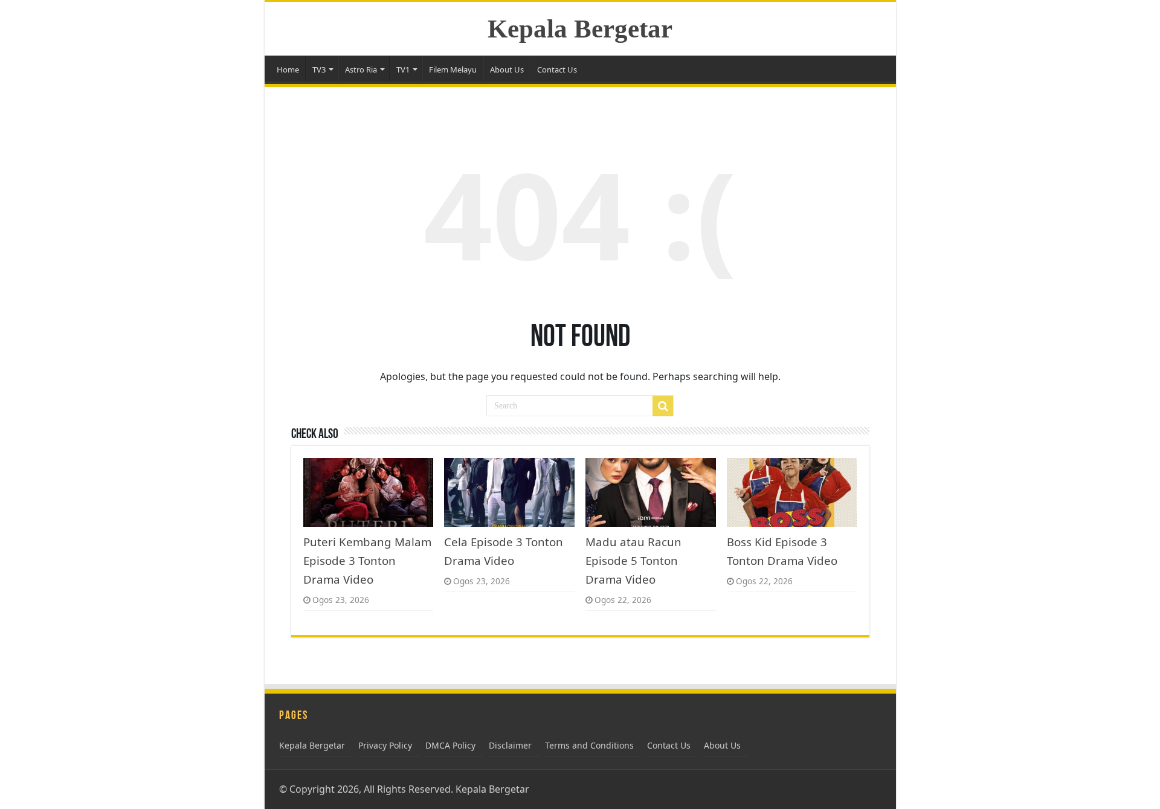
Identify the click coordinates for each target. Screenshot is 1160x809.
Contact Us (557, 69)
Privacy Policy (385, 745)
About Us (507, 69)
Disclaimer (510, 745)
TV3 (319, 69)
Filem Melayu (453, 69)
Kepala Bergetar (580, 29)
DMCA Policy (450, 745)
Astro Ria (361, 69)
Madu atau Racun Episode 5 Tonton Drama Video (633, 560)
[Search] (662, 406)
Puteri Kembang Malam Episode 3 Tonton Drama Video (367, 560)
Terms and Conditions (589, 745)
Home (288, 69)
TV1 (403, 69)
